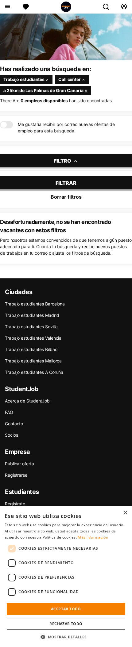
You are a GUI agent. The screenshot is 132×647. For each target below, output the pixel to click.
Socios (11, 435)
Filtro (63, 161)
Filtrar (66, 183)
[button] (66, 637)
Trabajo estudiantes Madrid (32, 315)
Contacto (14, 423)
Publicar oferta (19, 463)
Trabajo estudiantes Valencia (33, 338)
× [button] (125, 513)
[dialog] (66, 576)
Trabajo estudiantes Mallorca (33, 360)
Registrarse (16, 475)
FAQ (9, 412)
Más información (93, 537)
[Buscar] (108, 6)
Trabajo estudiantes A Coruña (34, 372)
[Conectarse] (124, 7)
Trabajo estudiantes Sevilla (31, 326)
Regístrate (15, 503)
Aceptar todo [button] (66, 609)
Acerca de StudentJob (27, 400)
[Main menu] (7, 7)
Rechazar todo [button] (65, 623)
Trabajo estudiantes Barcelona (35, 303)
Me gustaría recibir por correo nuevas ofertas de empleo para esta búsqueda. (66, 127)
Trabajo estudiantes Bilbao (31, 349)
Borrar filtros (66, 197)
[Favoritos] (25, 6)
